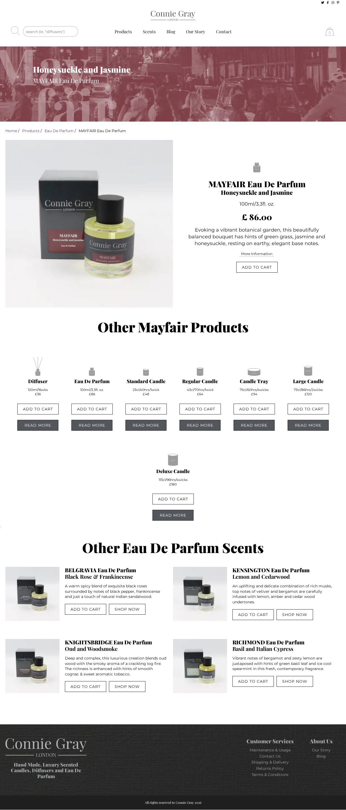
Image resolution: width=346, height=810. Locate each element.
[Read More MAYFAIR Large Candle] (308, 373)
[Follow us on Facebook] (328, 3)
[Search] (17, 31)
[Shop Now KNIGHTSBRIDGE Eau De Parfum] (32, 666)
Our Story (195, 31)
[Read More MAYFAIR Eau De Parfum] (92, 373)
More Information (256, 254)
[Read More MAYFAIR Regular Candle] (200, 373)
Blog (171, 31)
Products (123, 31)
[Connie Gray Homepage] (173, 16)
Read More (38, 425)
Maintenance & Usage (270, 750)
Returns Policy (270, 768)
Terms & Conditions (270, 774)
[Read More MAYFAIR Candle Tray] (254, 373)
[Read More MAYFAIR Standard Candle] (146, 373)
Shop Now (127, 609)
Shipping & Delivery (270, 762)
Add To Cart (257, 267)
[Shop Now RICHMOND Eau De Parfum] (200, 666)
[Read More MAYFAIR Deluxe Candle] (173, 463)
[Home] (45, 748)
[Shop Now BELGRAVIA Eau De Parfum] (32, 594)
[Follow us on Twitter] (323, 3)
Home (11, 130)
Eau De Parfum (59, 130)
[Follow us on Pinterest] (338, 3)
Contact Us (270, 756)
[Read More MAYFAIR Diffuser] (38, 373)
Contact (224, 31)
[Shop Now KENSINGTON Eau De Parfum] (200, 594)
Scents (149, 31)
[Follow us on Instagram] (333, 3)
